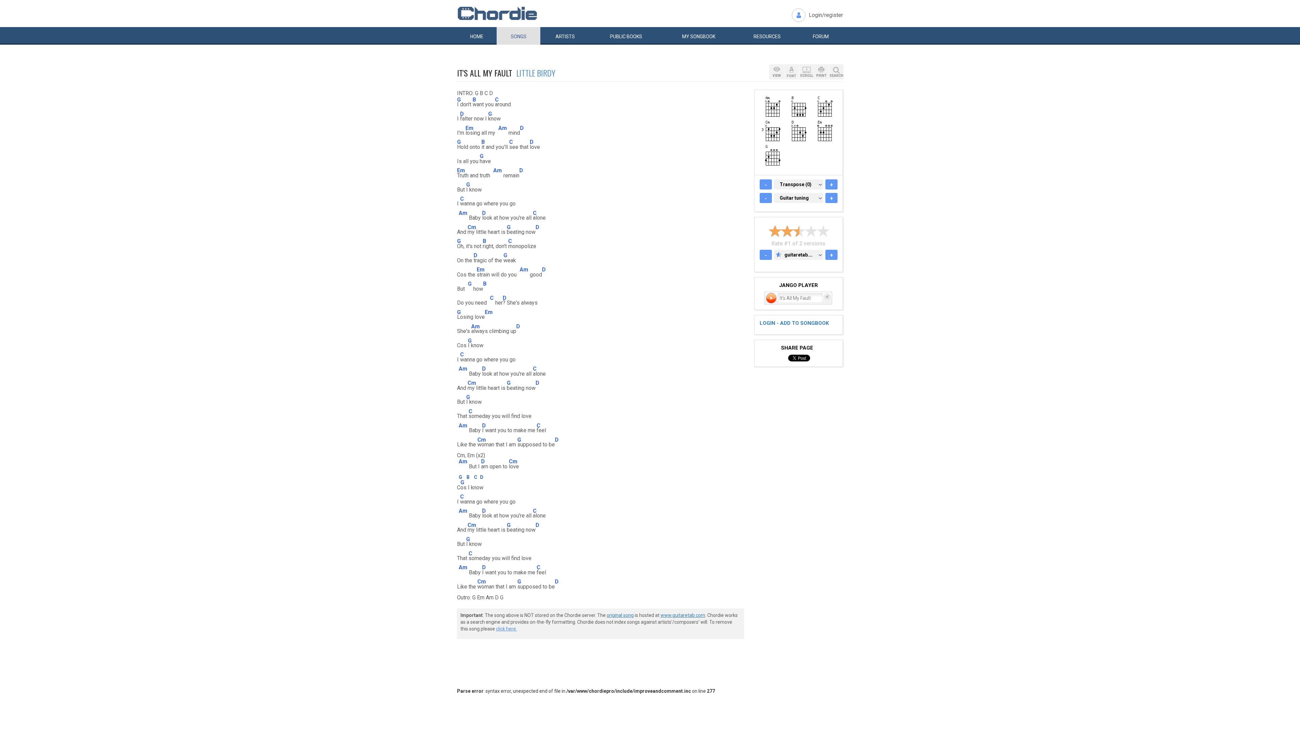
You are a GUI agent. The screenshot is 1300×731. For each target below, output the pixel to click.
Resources (767, 36)
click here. (506, 629)
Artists (565, 36)
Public (626, 36)
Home (476, 36)
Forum (821, 36)
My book (698, 36)
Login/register (826, 15)
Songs (518, 36)
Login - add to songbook (794, 323)
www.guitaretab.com (682, 615)
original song (620, 615)
